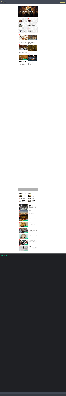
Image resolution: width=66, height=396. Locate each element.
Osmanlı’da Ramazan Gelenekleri (23, 19)
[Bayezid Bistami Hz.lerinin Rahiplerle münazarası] (20, 26)
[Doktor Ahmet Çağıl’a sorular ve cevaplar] (29, 201)
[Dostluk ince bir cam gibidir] (29, 196)
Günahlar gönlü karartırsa (31, 61)
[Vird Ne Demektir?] (29, 21)
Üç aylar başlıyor (31, 205)
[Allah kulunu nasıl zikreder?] (29, 31)
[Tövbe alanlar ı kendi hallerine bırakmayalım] (20, 193)
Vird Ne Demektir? (30, 19)
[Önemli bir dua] (29, 25)
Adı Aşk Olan (30, 211)
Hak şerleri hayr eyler (31, 234)
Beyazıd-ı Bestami (30, 51)
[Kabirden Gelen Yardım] (29, 198)
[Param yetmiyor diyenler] (20, 198)
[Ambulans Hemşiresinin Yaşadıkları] (20, 31)
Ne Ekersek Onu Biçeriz (32, 240)
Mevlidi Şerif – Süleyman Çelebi (28, 11)
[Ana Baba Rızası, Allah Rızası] (20, 201)
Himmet (30, 246)
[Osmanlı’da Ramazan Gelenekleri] (20, 21)
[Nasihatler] (3, 2)
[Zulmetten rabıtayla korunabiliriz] (20, 196)
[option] (28, 11)
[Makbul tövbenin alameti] (29, 193)
